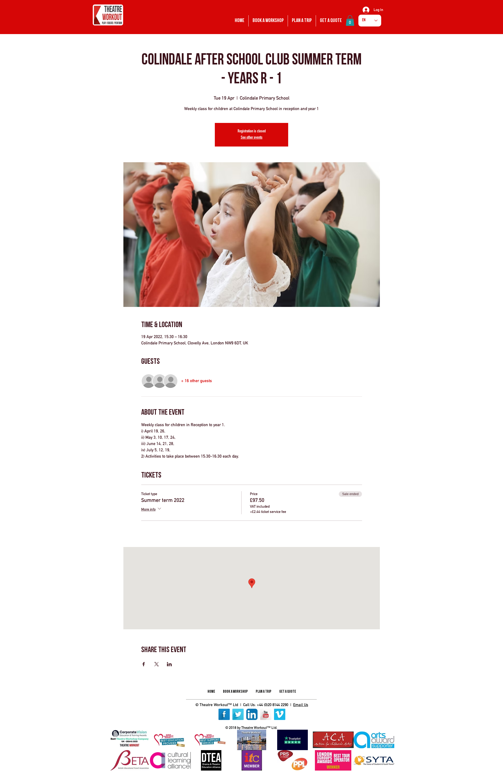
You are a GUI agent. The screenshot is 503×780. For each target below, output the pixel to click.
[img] (129, 740)
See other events (252, 138)
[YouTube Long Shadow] (265, 714)
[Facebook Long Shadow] (224, 714)
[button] (350, 20)
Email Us (300, 704)
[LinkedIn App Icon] (252, 714)
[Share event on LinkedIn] (169, 664)
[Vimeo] (279, 714)
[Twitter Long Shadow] (238, 714)
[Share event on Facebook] (143, 664)
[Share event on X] (156, 664)
